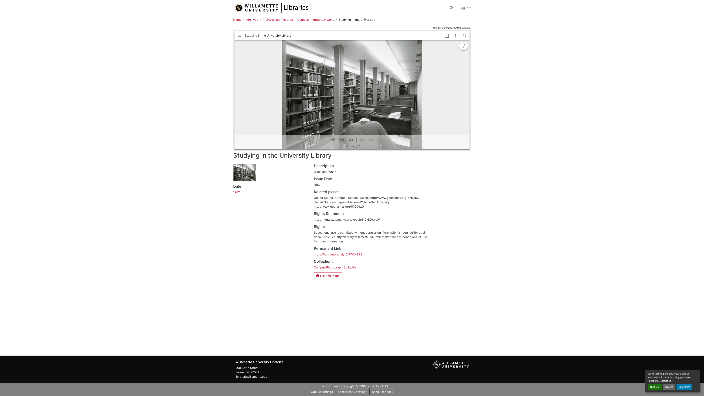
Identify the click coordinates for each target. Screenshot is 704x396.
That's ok (655, 387)
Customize (684, 387)
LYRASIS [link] (382, 386)
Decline (669, 387)
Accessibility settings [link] (352, 392)
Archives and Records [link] (278, 19)
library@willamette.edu (251, 376)
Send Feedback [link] (382, 392)
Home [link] (237, 19)
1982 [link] (236, 192)
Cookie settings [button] (322, 392)
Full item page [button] (329, 276)
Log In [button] (464, 8)
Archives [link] (252, 19)
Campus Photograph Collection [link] (315, 19)
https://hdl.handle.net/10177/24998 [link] (338, 254)
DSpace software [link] (328, 386)
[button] (283, 7)
